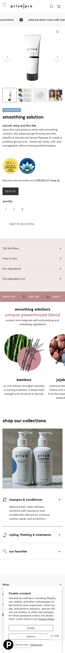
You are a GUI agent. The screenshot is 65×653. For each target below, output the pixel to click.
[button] (58, 6)
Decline (30, 636)
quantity (7, 201)
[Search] (51, 6)
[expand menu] (4, 4)
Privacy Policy (46, 619)
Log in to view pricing (21, 223)
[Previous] (7, 57)
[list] (32, 57)
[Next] (57, 57)
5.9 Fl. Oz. (10, 191)
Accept (31, 628)
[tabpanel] (32, 248)
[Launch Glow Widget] (8, 645)
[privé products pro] (21, 6)
